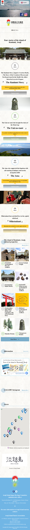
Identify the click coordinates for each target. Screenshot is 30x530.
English (25, 2)
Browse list (25, 245)
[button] (19, 429)
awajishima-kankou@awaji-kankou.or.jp (17, 524)
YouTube (24, 10)
